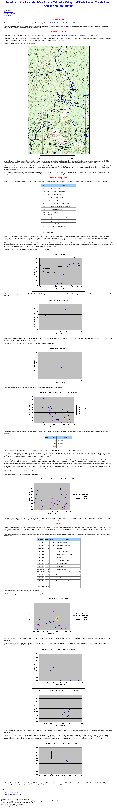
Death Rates (7, 15)
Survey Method (8, 12)
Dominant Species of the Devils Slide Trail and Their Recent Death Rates (56, 23)
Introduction (7, 10)
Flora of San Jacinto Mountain (13, 793)
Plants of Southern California (12, 794)
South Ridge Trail (94, 460)
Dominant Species (9, 13)
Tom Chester (19, 804)
